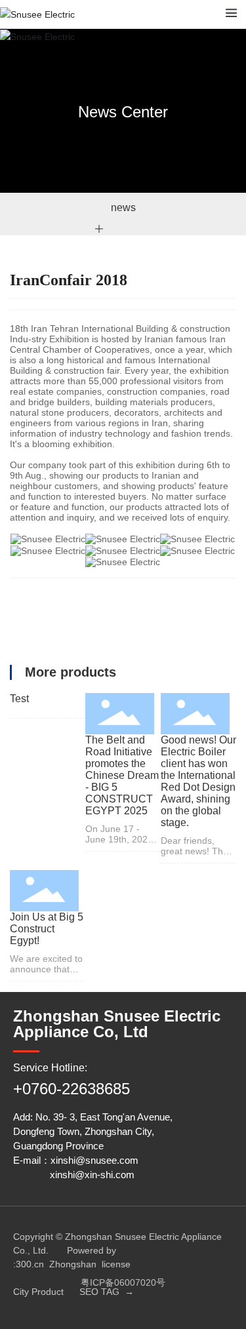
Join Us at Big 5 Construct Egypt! (46, 928)
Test (19, 698)
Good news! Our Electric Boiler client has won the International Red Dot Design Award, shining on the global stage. (198, 781)
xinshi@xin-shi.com (92, 1174)
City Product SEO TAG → (73, 1291)
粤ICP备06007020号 (123, 1282)
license (116, 1264)
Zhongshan (72, 1264)
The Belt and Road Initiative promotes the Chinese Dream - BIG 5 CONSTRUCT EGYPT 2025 (122, 775)
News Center (123, 112)
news (123, 207)
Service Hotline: (50, 1067)
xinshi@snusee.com (94, 1160)
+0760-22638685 (71, 1089)
